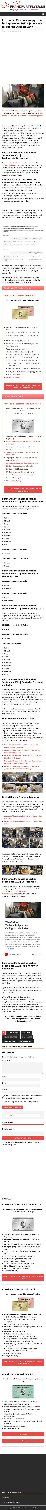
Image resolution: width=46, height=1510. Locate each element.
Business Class (13, 1033)
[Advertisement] (23, 58)
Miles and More (9, 1041)
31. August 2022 (9, 31)
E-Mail (4, 1083)
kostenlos (22, 475)
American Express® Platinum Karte (22, 403)
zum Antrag (23, 1434)
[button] (43, 13)
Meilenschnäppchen (11, 1037)
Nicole (19, 31)
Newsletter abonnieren (23, 1138)
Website (5, 1089)
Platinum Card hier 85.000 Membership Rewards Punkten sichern (23, 490)
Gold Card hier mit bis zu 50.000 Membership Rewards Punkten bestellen (23, 386)
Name (4, 1077)
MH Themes (36, 1508)
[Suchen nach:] (23, 1115)
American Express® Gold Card (19, 295)
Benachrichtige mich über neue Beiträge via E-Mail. (22, 1102)
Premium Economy (25, 1041)
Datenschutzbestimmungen (11, 1502)
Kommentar (6, 1060)
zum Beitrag (23, 1441)
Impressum (5, 1498)
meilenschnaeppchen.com (14, 165)
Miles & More (27, 1037)
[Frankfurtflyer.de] (23, 10)
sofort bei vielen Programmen (22, 463)
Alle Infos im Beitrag (13, 481)
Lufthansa (26, 1033)
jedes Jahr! (19, 466)
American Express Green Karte (19, 1374)
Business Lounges (25, 738)
